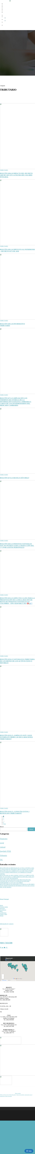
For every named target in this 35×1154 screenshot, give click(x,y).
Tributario (3, 855)
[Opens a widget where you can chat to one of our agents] (28, 1151)
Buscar (2, 826)
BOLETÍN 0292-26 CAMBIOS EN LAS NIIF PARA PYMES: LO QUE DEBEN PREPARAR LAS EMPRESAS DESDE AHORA (16, 872)
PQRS (1, 915)
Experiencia (3, 910)
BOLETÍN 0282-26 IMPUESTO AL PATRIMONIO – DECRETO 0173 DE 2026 (17, 250)
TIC (1, 860)
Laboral (2, 847)
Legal (2, 843)
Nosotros (16, 1124)
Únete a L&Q (3, 914)
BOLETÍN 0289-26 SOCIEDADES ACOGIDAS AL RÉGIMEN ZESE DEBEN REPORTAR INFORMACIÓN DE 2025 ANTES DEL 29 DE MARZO (17, 886)
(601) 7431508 (6, 943)
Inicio (1, 905)
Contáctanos (17, 1136)
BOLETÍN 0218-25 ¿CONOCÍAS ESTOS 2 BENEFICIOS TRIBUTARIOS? (14, 812)
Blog (1, 911)
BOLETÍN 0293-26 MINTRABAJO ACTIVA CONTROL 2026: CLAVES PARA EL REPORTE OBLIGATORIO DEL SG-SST (17, 868)
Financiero (3, 839)
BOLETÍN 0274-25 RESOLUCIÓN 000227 (14, 478)
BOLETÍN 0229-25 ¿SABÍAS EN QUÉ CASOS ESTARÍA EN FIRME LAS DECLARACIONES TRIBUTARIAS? (16, 737)
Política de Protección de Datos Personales (8, 1094)
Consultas (16, 1131)
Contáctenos (3, 913)
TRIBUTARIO (4, 170)
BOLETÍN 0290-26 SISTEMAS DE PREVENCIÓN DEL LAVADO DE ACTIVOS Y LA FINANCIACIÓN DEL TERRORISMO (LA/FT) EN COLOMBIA (15, 881)
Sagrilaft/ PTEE (5, 851)
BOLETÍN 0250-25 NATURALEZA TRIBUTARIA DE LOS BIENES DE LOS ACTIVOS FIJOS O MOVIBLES (17, 661)
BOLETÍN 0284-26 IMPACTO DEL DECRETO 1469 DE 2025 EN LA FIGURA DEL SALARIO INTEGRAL (16, 175)
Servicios (2, 908)
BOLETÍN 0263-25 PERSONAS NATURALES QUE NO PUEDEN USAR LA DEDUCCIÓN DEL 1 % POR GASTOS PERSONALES (17, 545)
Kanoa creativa (18, 1093)
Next (4, 824)
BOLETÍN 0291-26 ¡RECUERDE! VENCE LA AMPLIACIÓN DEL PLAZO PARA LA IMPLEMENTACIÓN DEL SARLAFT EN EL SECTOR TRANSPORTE (17, 877)
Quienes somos (4, 907)
